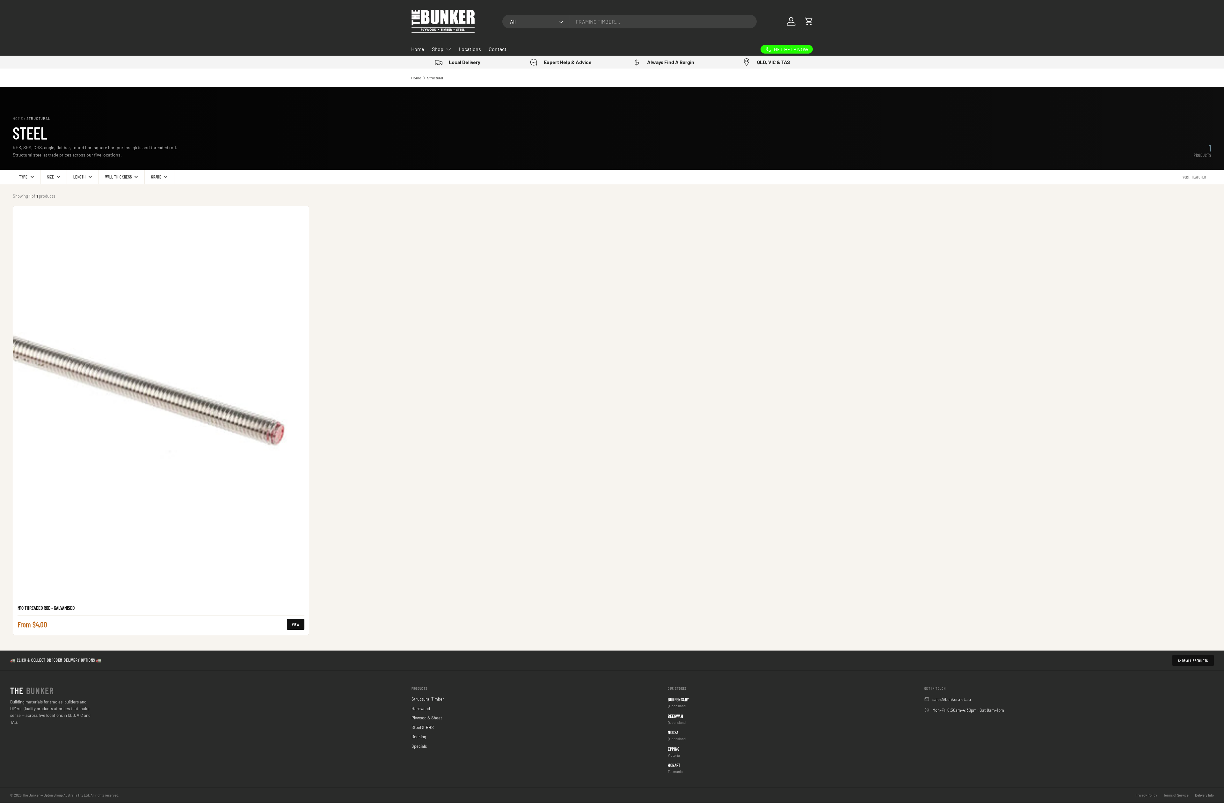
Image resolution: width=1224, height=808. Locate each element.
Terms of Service (1176, 795)
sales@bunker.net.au (951, 699)
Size (50, 176)
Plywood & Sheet (427, 717)
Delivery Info (1204, 795)
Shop (437, 49)
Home (417, 49)
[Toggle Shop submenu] (448, 49)
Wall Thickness (118, 176)
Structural (435, 78)
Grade (156, 176)
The (32, 690)
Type (23, 176)
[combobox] (629, 21)
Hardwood (421, 708)
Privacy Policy (1146, 795)
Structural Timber (428, 699)
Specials (419, 746)
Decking (419, 736)
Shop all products (1193, 660)
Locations (470, 49)
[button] (809, 21)
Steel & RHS (423, 727)
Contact (497, 49)
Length (79, 176)
